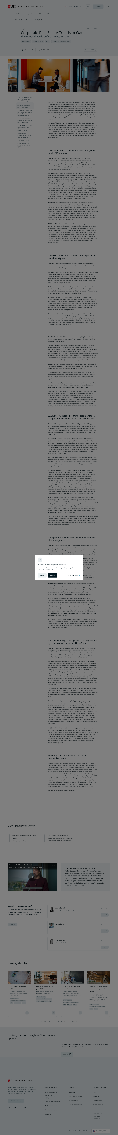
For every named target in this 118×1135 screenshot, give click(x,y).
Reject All (42, 575)
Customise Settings (74, 575)
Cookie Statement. (49, 570)
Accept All (52, 575)
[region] (59, 567)
